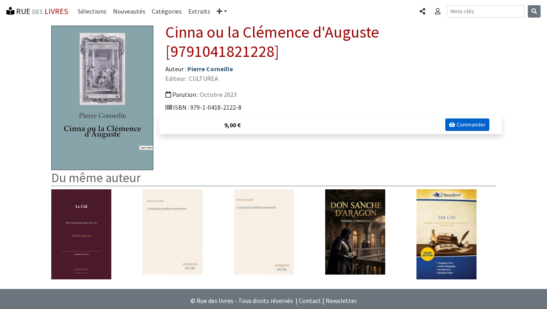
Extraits (199, 11)
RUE (41, 11)
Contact (310, 301)
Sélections (92, 11)
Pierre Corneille (210, 69)
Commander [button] (470, 124)
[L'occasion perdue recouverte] (173, 231)
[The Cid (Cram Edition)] (446, 233)
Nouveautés (129, 11)
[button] (221, 11)
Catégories (167, 11)
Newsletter (341, 301)
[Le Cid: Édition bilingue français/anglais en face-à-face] (81, 233)
